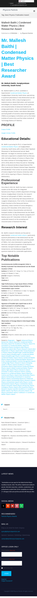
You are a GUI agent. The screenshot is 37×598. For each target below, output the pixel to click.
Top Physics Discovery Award (20, 391)
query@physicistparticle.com (10, 531)
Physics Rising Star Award (26, 385)
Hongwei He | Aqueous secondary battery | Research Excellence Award (18, 437)
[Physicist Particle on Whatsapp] (21, 506)
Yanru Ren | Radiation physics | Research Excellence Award (18, 443)
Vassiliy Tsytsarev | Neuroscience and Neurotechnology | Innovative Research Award (16, 430)
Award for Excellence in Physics (18, 344)
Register (4, 579)
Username (8, 550)
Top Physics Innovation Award (16, 391)
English (23, 1)
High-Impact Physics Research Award (18, 370)
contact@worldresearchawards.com (12, 539)
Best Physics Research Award (23, 349)
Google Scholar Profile (8, 133)
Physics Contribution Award (23, 384)
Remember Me (8, 568)
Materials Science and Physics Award (16, 374)
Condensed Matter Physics (18, 93)
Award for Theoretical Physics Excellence (15, 346)
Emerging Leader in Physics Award (16, 363)
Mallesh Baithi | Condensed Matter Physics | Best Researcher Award (16, 25)
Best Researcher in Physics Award (18, 350)
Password (8, 559)
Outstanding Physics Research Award (23, 380)
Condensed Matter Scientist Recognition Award (20, 361)
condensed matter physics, (18, 235)
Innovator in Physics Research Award (13, 371)
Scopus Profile (5, 129)
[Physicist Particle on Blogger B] (8, 506)
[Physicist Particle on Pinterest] (17, 506)
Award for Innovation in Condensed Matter (18, 344)
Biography (11, 340)
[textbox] (18, 104)
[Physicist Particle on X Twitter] (3, 506)
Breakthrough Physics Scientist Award (18, 356)
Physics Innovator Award (9, 385)
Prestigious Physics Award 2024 (11, 387)
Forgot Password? (6, 581)
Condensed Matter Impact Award (11, 358)
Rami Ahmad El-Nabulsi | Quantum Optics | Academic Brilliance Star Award (15, 424)
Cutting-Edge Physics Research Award (13, 363)
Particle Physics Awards (9, 516)
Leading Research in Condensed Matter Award (16, 372)
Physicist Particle (10, 10)
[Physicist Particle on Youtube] (12, 506)
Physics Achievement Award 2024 (12, 382)
